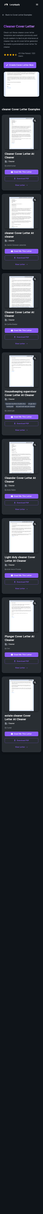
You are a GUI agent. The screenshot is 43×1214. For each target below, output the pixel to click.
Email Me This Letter (23, 172)
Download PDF (23, 179)
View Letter (20, 185)
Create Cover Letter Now (21, 65)
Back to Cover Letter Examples (19, 15)
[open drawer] (37, 4)
